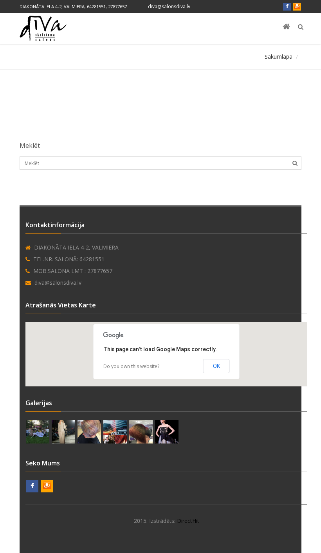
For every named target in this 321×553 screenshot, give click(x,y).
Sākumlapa (278, 56)
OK (216, 366)
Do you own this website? (131, 366)
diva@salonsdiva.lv (169, 6)
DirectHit (188, 520)
